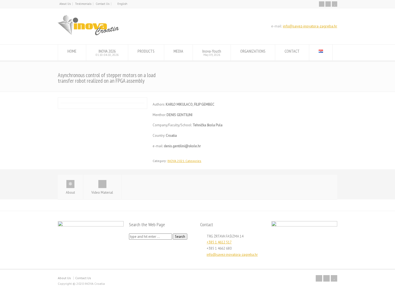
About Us (65, 4)
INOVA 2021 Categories (184, 161)
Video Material (102, 192)
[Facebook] (321, 4)
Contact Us (102, 4)
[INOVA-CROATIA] (88, 34)
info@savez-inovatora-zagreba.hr (310, 26)
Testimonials (83, 4)
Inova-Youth (211, 52)
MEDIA (178, 51)
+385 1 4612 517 (219, 242)
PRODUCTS (146, 51)
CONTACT (292, 51)
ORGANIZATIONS (252, 51)
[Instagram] (328, 4)
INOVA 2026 (107, 52)
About (70, 192)
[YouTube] (334, 4)
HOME (72, 51)
